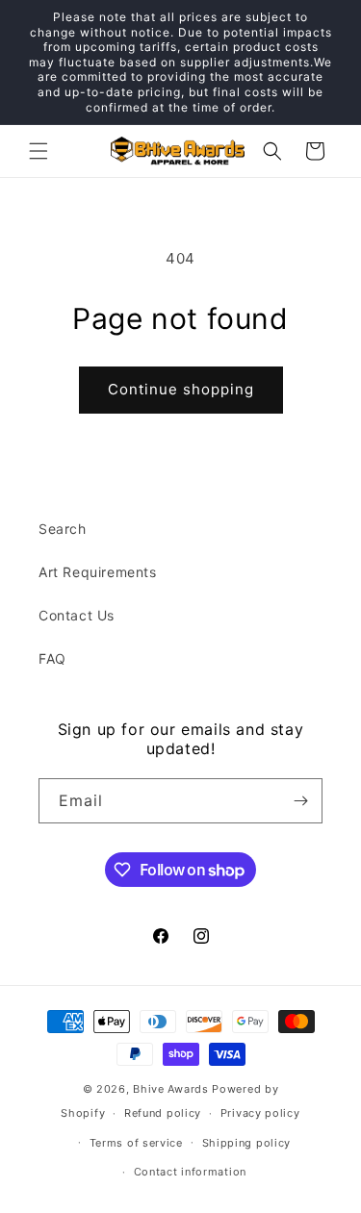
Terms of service (136, 1143)
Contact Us (77, 615)
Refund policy (162, 1113)
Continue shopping (181, 389)
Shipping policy (247, 1143)
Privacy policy (260, 1113)
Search (63, 528)
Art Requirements (98, 572)
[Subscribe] (300, 800)
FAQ (52, 658)
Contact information (190, 1171)
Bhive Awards (170, 1089)
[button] (38, 151)
